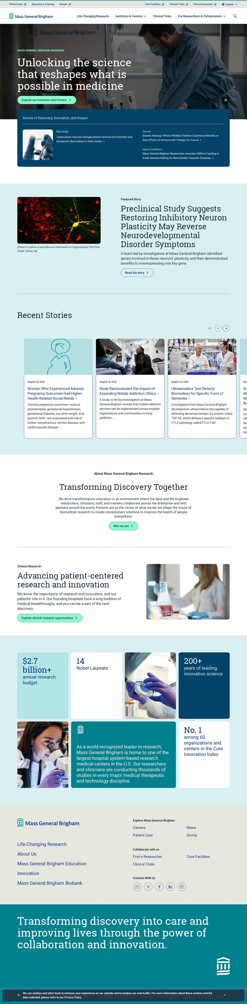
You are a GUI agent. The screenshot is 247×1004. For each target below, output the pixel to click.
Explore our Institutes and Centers (44, 100)
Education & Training (43, 4)
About (26, 854)
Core (198, 857)
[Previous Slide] (218, 328)
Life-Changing (42, 844)
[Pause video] (226, 100)
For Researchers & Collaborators (200, 16)
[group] (51, 388)
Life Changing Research (93, 16)
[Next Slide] (226, 328)
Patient (143, 835)
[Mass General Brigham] (31, 16)
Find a (147, 857)
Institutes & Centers (129, 16)
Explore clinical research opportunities (47, 618)
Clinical (143, 864)
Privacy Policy (72, 997)
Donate (63, 4)
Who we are (121, 526)
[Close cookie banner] (225, 995)
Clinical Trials (177, 4)
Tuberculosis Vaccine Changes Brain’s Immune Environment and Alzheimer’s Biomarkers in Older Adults (94, 139)
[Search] (235, 16)
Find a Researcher (203, 4)
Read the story (134, 272)
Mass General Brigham (51, 863)
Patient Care (16, 4)
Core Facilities (152, 4)
